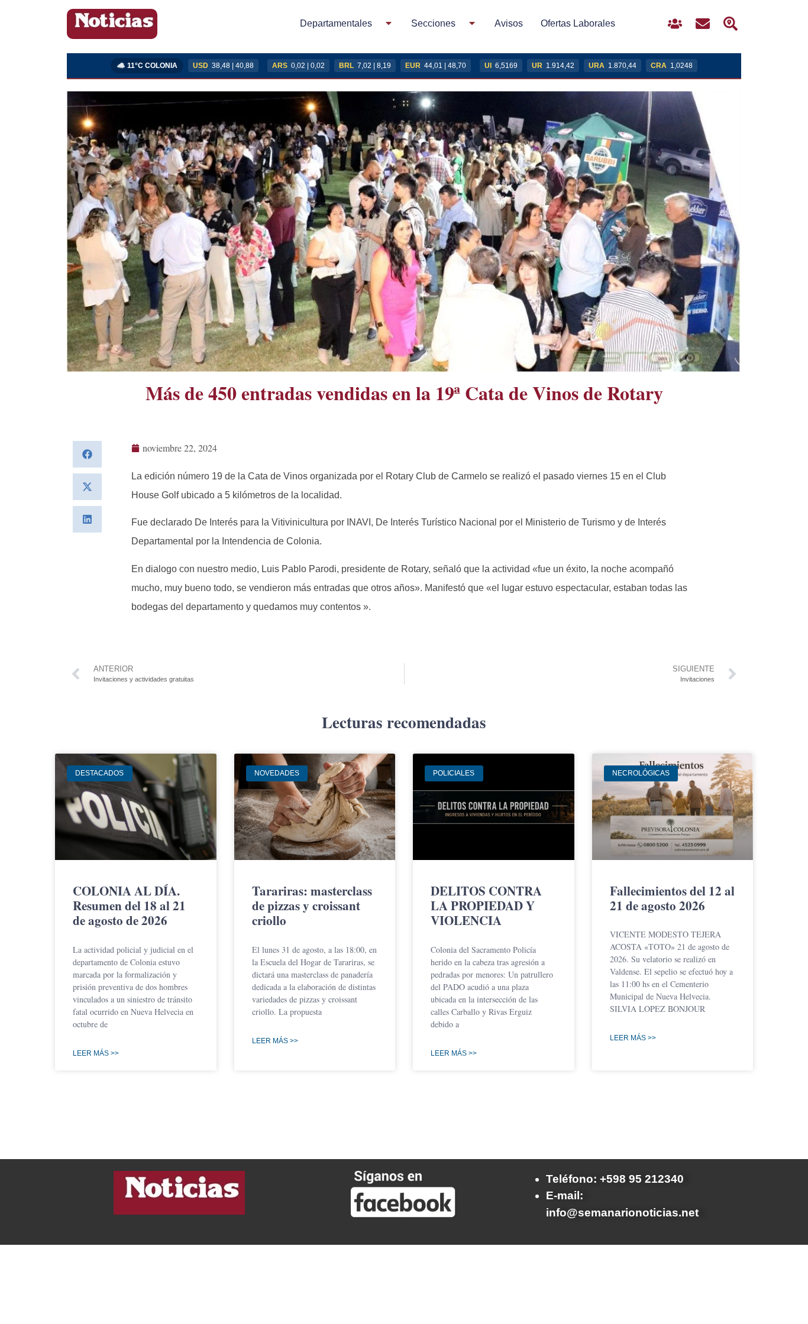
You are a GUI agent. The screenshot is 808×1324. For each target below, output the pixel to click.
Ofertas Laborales (578, 23)
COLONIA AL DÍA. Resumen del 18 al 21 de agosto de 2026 (129, 905)
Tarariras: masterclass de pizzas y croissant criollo (312, 905)
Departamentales (336, 23)
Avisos (509, 23)
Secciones (433, 23)
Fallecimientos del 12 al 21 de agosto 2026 (672, 898)
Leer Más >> (96, 1053)
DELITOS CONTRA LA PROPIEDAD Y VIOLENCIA (486, 905)
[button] (87, 454)
